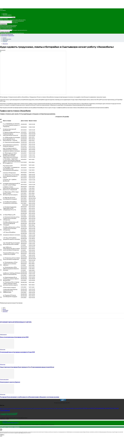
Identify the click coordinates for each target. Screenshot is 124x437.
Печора (81, 408)
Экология (5, 311)
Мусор (4, 309)
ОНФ (57, 408)
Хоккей (16, 408)
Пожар (54, 408)
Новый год (19, 408)
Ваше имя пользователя (18, 21)
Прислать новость (7, 15)
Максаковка (30, 408)
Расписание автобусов (101, 408)
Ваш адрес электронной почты (19, 30)
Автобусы (92, 408)
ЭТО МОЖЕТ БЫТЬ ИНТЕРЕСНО (10, 322)
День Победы (25, 408)
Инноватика (71, 408)
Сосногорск (76, 408)
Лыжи (111, 408)
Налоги (63, 408)
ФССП (84, 408)
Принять (2, 434)
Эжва (117, 408)
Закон (22, 408)
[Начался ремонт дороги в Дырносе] (7, 378)
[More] (27, 316)
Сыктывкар (5, 310)
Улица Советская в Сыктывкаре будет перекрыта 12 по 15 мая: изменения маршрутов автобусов (27, 367)
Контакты (5, 13)
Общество (5, 40)
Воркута (88, 408)
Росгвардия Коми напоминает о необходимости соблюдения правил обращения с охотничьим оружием (29, 397)
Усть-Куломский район (11, 408)
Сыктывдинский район (46, 408)
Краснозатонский (39, 408)
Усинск (34, 408)
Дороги (66, 408)
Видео (61, 408)
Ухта (114, 408)
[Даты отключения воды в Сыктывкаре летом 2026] (7, 333)
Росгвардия (2, 408)
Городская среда (7, 39)
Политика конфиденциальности (8, 26)
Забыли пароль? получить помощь (8, 25)
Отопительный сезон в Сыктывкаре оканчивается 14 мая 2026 (17, 352)
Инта (52, 408)
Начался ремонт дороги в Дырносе (10, 382)
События (5, 41)
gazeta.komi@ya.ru (13, 419)
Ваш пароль (15, 22)
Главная (4, 37)
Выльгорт (5, 408)
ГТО (58, 408)
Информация (3, 334)
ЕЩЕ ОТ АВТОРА (26, 322)
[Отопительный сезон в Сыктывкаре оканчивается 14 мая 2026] (7, 348)
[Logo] (3, 35)
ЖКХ (108, 408)
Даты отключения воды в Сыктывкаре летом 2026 (14, 337)
